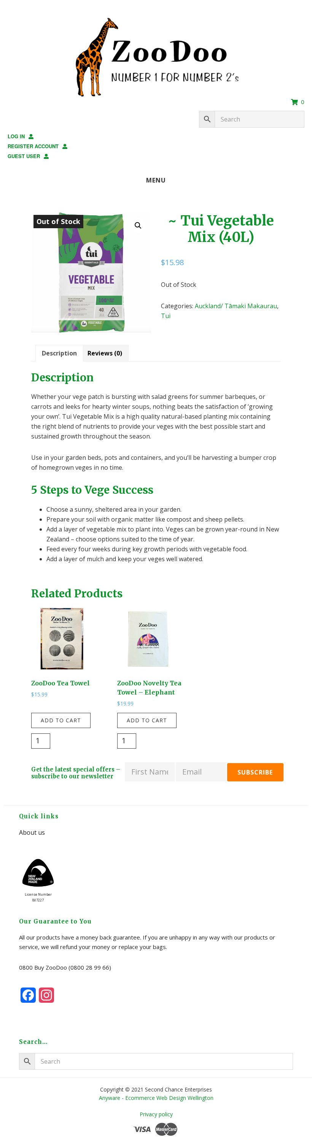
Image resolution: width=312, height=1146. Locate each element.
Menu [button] (156, 180)
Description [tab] (59, 353)
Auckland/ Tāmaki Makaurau (236, 306)
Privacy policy (156, 1114)
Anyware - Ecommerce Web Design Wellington (156, 1097)
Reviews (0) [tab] (105, 353)
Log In (16, 136)
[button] (138, 225)
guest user (24, 156)
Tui (165, 316)
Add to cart (61, 720)
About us (32, 832)
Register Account (33, 146)
